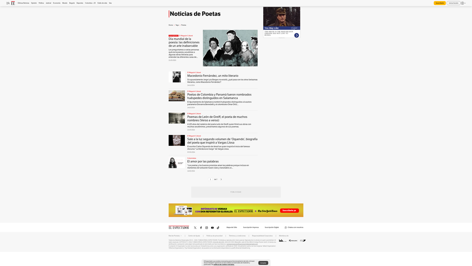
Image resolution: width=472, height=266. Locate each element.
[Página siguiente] (221, 180)
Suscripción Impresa (251, 227)
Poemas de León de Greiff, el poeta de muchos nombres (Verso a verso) (217, 118)
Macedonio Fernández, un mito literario (212, 76)
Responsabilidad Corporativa (262, 236)
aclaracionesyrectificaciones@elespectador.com (242, 244)
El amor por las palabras (203, 161)
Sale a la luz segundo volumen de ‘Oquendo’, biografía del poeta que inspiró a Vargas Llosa (222, 140)
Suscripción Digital (272, 227)
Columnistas (191, 158)
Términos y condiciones (237, 236)
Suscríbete (440, 3)
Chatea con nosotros (295, 227)
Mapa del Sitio (232, 227)
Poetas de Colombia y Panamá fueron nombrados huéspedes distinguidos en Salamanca (219, 96)
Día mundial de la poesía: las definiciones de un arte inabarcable (184, 42)
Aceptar (263, 263)
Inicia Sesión (453, 3)
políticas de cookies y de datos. (224, 264)
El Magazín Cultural (186, 36)
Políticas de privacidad (214, 236)
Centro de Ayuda (194, 236)
